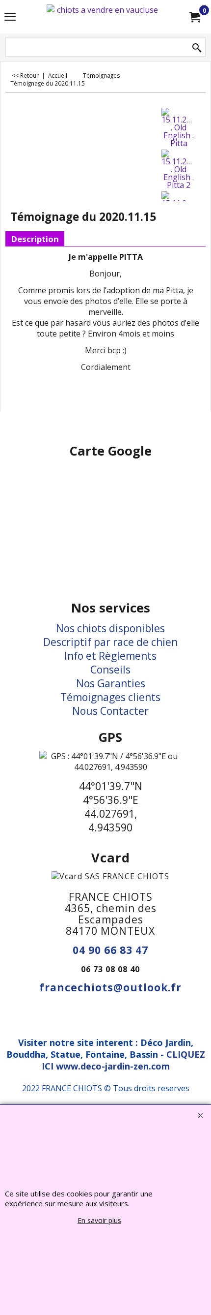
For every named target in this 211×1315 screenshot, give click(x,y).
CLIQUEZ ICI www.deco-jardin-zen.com (123, 1060)
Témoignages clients (110, 697)
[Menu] (10, 17)
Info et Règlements (110, 656)
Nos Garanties (110, 683)
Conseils (110, 669)
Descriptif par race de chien (110, 642)
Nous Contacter (110, 711)
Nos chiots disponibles (110, 628)
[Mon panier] (194, 17)
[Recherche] (196, 48)
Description (35, 239)
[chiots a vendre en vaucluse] (103, 16)
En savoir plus (99, 1220)
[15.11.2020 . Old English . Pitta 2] (178, 169)
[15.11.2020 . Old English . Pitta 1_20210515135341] (178, 127)
